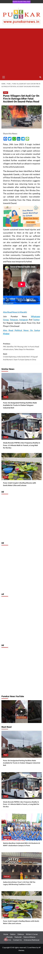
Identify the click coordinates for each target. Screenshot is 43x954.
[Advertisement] (21, 51)
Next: (20, 357)
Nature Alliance (29, 937)
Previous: (21, 347)
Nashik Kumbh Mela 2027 (21, 1)
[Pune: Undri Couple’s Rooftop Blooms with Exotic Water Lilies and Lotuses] (21, 466)
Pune (5, 92)
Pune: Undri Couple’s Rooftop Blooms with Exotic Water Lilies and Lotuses (19, 484)
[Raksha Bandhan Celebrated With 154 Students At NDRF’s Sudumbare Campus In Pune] (21, 826)
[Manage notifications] (5, 939)
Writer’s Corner (32, 934)
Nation (12, 934)
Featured (6, 876)
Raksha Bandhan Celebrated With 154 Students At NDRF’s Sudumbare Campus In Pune (21, 844)
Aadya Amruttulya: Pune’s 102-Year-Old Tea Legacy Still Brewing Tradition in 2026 (19, 883)
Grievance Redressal (31, 940)
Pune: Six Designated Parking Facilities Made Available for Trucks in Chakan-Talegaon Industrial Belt (20, 405)
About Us (7, 940)
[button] (3, 77)
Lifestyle (9, 937)
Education (7, 837)
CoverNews (31, 947)
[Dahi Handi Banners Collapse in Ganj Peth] (21, 711)
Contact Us (17, 940)
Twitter (36, 319)
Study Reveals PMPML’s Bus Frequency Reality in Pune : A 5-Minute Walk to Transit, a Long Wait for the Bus (21, 445)
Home (5, 934)
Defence (21, 934)
